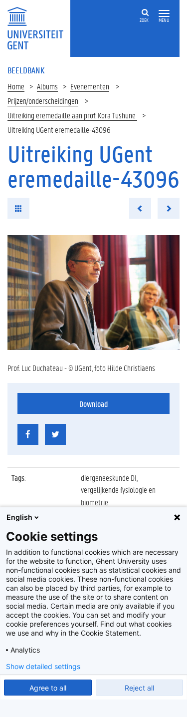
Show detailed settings (43, 667)
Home (15, 86)
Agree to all (47, 688)
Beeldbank (25, 69)
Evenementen (89, 86)
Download (93, 403)
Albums (47, 86)
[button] (164, 13)
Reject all (139, 688)
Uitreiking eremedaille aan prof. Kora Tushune (72, 115)
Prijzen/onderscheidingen (42, 100)
